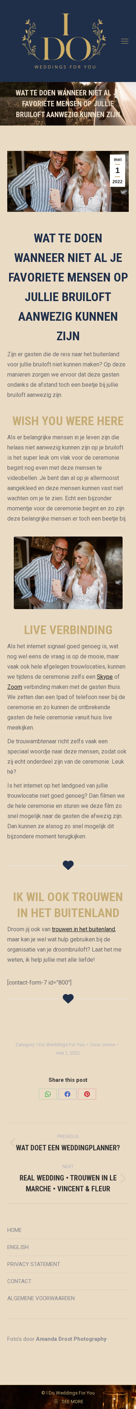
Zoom (14, 686)
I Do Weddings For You (61, 1044)
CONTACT (19, 1281)
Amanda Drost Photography (71, 1339)
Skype (105, 676)
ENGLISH (18, 1247)
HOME (14, 1230)
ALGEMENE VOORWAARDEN (41, 1298)
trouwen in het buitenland (83, 929)
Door (102, 1044)
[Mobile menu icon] (125, 41)
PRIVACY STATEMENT (33, 1264)
